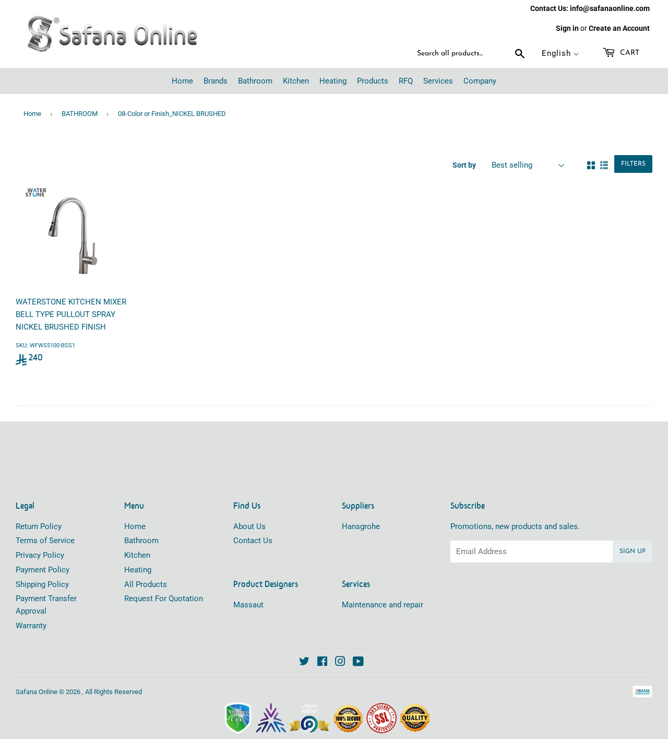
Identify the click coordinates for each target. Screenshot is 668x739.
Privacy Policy (40, 555)
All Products (145, 584)
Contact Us (252, 540)
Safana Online (36, 692)
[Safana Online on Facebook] (322, 662)
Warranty (31, 625)
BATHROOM (80, 114)
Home (32, 114)
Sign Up (632, 551)
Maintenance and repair (382, 604)
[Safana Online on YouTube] (358, 662)
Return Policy (39, 526)
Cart (628, 53)
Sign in (567, 28)
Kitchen (137, 555)
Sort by (464, 165)
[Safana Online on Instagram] (340, 662)
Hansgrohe (361, 526)
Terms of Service (45, 540)
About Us (249, 526)
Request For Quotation (163, 598)
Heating (137, 569)
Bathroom (141, 540)
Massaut (248, 604)
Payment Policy (42, 569)
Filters (633, 164)
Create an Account (619, 28)
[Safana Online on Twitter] (304, 662)
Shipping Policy (42, 584)
